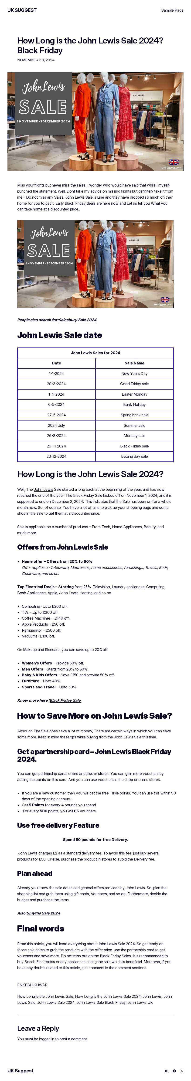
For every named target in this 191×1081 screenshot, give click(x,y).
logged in (46, 1039)
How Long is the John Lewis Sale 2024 (108, 996)
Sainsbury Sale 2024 (77, 319)
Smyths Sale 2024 (43, 913)
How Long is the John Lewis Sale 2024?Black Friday (90, 45)
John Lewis (43, 489)
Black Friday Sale (65, 700)
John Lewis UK (140, 1002)
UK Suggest (22, 10)
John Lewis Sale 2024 (56, 1002)
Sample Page (172, 10)
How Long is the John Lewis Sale (45, 996)
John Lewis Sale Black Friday (101, 1002)
